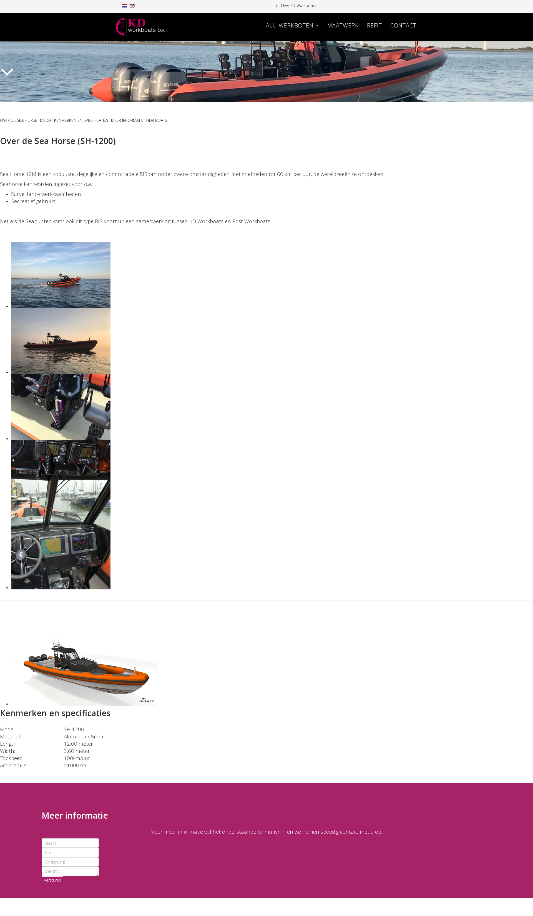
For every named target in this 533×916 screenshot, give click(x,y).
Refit (374, 25)
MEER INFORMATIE (127, 120)
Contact (403, 25)
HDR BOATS (156, 120)
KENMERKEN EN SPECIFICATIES (81, 120)
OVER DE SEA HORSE (18, 120)
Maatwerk (343, 25)
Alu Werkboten (289, 25)
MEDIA (45, 120)
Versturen (52, 880)
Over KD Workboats (298, 5)
